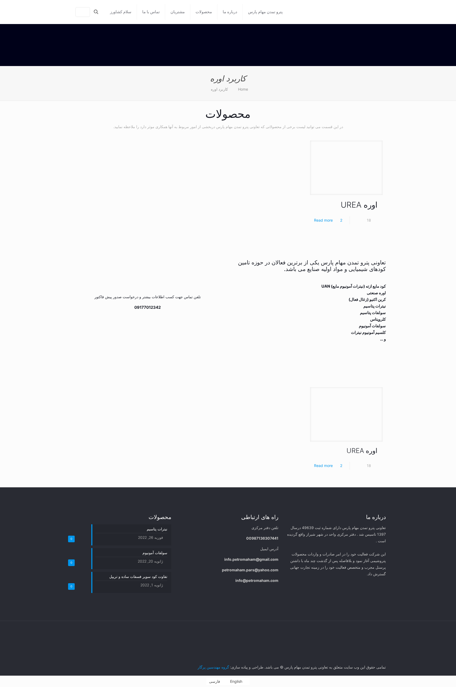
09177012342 (147, 307)
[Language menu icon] (82, 12)
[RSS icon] (81, 632)
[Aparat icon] (87, 632)
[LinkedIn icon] (98, 632)
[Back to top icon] (72, 630)
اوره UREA (359, 204)
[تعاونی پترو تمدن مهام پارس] (341, 12)
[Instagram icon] (92, 632)
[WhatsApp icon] (103, 632)
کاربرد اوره (219, 89)
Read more (323, 220)
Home (243, 89)
